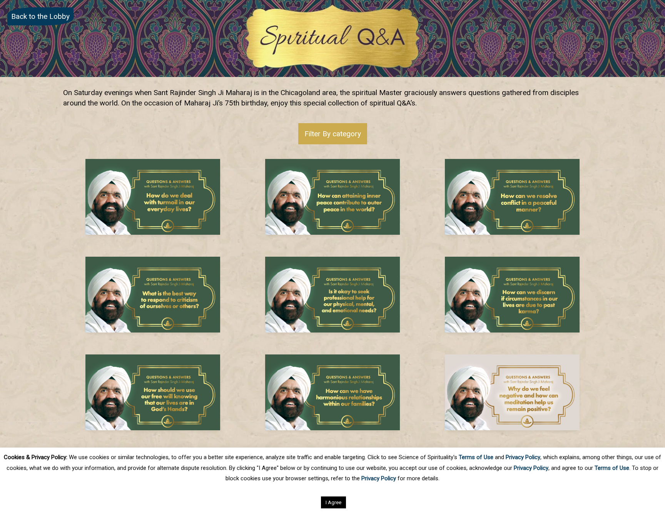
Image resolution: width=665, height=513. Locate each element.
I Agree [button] (333, 502)
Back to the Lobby (40, 16)
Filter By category (332, 133)
